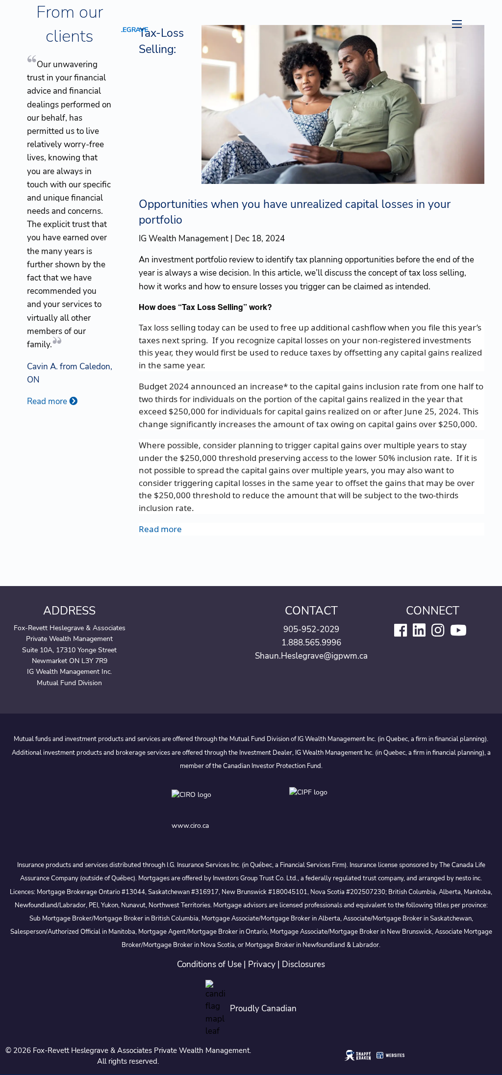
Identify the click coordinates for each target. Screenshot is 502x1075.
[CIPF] (310, 802)
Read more (160, 529)
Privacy (262, 964)
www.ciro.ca (190, 825)
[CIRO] (221, 802)
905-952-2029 (311, 629)
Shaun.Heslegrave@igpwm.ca (311, 656)
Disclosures (303, 964)
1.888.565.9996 (311, 642)
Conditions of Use (209, 964)
